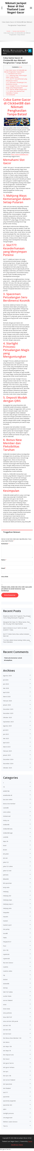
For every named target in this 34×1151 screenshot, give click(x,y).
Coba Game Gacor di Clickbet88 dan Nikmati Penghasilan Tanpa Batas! (15, 71)
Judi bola (5, 875)
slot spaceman (7, 1084)
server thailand (7, 1000)
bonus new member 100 (17, 51)
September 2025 (8, 722)
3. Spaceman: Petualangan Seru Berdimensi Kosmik (16, 83)
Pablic (5, 937)
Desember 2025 (8, 709)
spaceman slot (7, 1105)
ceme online (6, 812)
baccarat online (7, 799)
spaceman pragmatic (9, 1101)
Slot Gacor (6, 1059)
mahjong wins (7, 908)
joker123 (6, 862)
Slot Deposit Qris (8, 1055)
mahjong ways (7, 900)
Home (8, 31)
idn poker (6, 854)
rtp (4, 975)
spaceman (6, 1096)
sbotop (5, 988)
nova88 (5, 933)
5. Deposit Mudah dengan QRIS (16, 89)
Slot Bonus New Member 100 (12, 1038)
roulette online (7, 971)
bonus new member (19, 31)
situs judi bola (7, 1013)
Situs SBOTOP (7, 1017)
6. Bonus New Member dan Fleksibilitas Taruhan (15, 92)
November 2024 (8, 763)
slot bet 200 (7, 1030)
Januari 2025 (7, 755)
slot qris (5, 1071)
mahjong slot (7, 896)
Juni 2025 (6, 734)
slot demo (6, 1042)
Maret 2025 (6, 747)
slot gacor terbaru (8, 1067)
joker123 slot (7, 870)
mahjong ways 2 (8, 904)
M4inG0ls (6, 50)
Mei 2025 (6, 738)
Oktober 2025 (7, 717)
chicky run (6, 820)
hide (20, 67)
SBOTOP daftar (8, 992)
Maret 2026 (6, 696)
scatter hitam (7, 996)
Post (4, 946)
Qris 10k (5, 950)
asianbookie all (7, 795)
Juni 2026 (6, 684)
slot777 (5, 1092)
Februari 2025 (7, 751)
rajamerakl (6, 958)
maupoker (6, 912)
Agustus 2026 (7, 675)
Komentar (5, 543)
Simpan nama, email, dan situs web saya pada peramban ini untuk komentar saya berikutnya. (16, 588)
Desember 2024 (8, 759)
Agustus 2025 (7, 726)
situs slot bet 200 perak (10, 1021)
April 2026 (6, 692)
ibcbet (5, 850)
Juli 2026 (5, 680)
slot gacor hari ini (8, 1063)
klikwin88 (6, 879)
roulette (5, 967)
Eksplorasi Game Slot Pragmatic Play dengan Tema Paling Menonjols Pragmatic (17, 617)
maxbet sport (7, 925)
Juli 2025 (5, 730)
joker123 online (8, 866)
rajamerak (6, 954)
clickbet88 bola (7, 829)
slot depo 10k (7, 1046)
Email (3, 568)
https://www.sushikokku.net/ (19, 154)
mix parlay (6, 929)
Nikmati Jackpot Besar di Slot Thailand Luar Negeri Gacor (15, 8)
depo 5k (5, 841)
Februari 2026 (7, 701)
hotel (4, 845)
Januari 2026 (7, 705)
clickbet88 (6, 824)
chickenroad (6, 816)
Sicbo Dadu (6, 1009)
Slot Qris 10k (7, 1075)
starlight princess (8, 1113)
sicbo (4, 1004)
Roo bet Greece (8, 963)
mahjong (5, 891)
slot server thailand (9, 1080)
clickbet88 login (8, 833)
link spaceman (7, 883)
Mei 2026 (6, 688)
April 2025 (6, 742)
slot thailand (7, 1088)
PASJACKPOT (7, 942)
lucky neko (6, 887)
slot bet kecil (7, 1034)
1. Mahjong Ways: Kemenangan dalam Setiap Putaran (16, 76)
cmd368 (5, 837)
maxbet (5, 921)
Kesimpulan (10, 95)
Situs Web (4, 576)
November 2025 (8, 713)
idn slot (5, 858)
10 (4, 787)
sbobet (5, 979)
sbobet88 (6, 983)
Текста (5, 1126)
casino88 (6, 808)
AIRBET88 (6, 791)
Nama (3, 560)
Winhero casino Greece (10, 1122)
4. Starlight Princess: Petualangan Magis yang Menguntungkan (17, 87)
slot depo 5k (7, 1050)
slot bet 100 (7, 1025)
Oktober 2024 (7, 768)
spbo (4, 1109)
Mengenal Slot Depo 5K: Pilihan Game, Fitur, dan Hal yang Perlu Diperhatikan (16, 623)
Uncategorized (7, 1117)
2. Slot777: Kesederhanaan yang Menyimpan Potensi (16, 79)
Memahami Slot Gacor (13, 73)
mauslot (5, 916)
